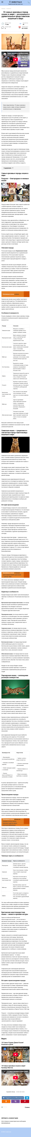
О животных (15, 2)
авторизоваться (5, 1123)
